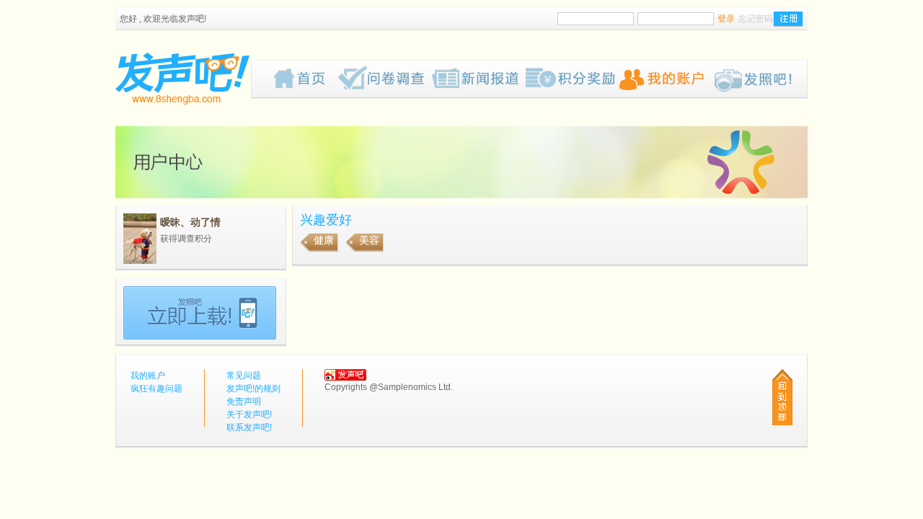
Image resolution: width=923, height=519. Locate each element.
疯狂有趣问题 (385, 79)
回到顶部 (782, 397)
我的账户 (666, 79)
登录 (726, 19)
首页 (305, 79)
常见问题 (243, 376)
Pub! (760, 79)
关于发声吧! (249, 414)
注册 (788, 19)
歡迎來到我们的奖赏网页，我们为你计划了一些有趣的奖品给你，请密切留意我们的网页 (572, 79)
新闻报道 (479, 79)
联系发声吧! (249, 427)
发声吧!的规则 (253, 388)
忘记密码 (755, 19)
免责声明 (243, 401)
